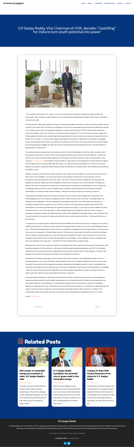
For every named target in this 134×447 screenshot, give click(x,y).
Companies (98, 3)
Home (83, 3)
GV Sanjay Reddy (38, 161)
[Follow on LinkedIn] (65, 443)
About (90, 3)
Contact (128, 3)
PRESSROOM (35, 296)
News (29, 382)
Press (70, 433)
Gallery (119, 3)
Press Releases (109, 3)
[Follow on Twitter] (68, 443)
